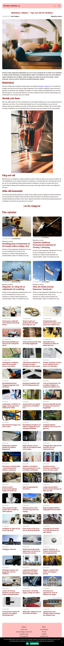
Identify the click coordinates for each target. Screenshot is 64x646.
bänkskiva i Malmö (43, 86)
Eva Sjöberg (45, 237)
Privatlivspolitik (34, 643)
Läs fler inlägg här (32, 206)
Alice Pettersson (16, 281)
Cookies (44, 634)
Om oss (44, 632)
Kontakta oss (44, 636)
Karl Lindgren (15, 16)
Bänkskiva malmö (56, 16)
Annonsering (44, 629)
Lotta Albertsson (16, 238)
